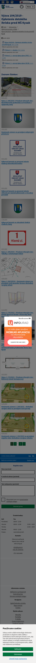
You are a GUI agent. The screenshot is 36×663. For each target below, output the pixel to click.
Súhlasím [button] (17, 649)
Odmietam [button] (18, 654)
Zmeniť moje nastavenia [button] (18, 659)
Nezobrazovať (24, 318)
